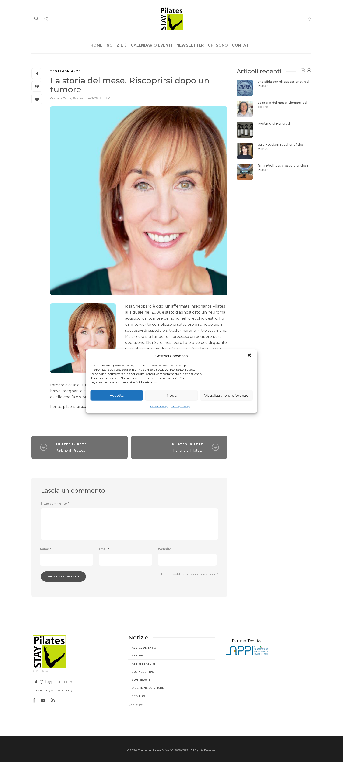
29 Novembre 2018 (85, 98)
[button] (250, 356)
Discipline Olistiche (148, 688)
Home (96, 45)
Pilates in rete (71, 444)
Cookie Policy (159, 406)
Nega (172, 395)
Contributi (141, 679)
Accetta (117, 395)
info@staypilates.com (52, 682)
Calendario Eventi (151, 45)
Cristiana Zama (60, 98)
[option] (274, 130)
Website (164, 549)
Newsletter (190, 45)
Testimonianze (65, 71)
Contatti (242, 45)
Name (45, 549)
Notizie (115, 45)
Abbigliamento (144, 647)
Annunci (138, 655)
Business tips (143, 671)
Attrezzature (143, 663)
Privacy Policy (180, 406)
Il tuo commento (55, 503)
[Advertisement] (274, 214)
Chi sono (218, 45)
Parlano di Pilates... (71, 450)
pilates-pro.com (77, 406)
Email (104, 549)
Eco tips (138, 696)
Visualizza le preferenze (226, 395)
